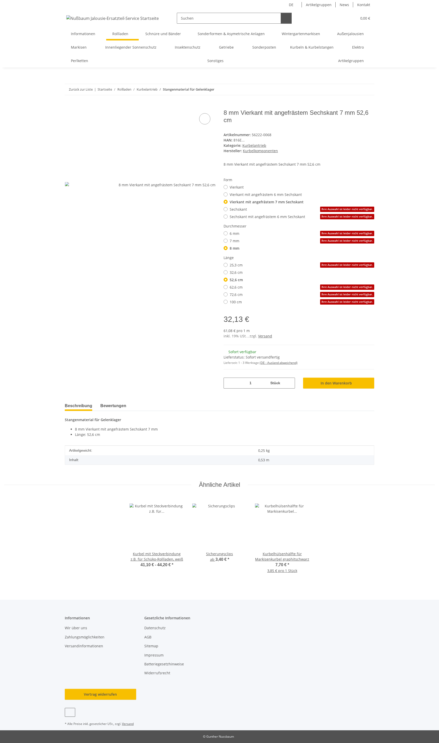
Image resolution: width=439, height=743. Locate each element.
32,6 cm (236, 272)
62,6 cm (301, 287)
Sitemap (151, 646)
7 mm (301, 240)
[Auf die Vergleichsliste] (204, 118)
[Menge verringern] (229, 383)
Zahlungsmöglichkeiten (84, 637)
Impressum (154, 655)
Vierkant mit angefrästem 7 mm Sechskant (267, 201)
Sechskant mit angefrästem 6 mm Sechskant (301, 216)
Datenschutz (155, 627)
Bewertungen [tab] (113, 406)
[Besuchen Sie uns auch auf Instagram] (70, 712)
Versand (265, 336)
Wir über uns (76, 627)
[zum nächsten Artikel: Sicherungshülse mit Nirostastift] (368, 89)
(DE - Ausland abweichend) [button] (278, 363)
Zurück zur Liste (81, 89)
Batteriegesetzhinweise (164, 664)
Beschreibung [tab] (78, 406)
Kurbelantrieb (254, 145)
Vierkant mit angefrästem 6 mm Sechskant (266, 194)
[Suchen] (286, 18)
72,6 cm (301, 294)
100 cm (301, 301)
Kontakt (363, 4)
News (344, 4)
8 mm (234, 248)
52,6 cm (236, 279)
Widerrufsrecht (157, 672)
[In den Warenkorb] (69, 106)
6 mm (301, 233)
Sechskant (301, 209)
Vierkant (237, 187)
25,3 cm (301, 265)
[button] (342, 18)
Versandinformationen (84, 646)
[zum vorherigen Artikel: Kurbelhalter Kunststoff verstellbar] (357, 89)
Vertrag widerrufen (100, 694)
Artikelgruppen (319, 4)
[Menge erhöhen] (289, 383)
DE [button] (291, 4)
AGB (147, 637)
